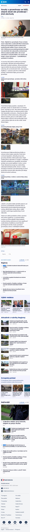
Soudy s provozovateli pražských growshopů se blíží (12, 245)
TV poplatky (4, 501)
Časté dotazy (19, 515)
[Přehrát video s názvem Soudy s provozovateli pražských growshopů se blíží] (15, 236)
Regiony (4, 254)
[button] (15, 237)
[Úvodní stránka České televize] (7, 480)
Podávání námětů (20, 512)
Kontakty (18, 517)
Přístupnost (17, 529)
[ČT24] (3, 2)
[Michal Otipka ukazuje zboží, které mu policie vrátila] (15, 28)
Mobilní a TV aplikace (6, 515)
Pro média (18, 495)
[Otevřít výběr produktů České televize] (28, 2)
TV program (4, 495)
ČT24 (2, 16)
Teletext (3, 504)
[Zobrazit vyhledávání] (25, 2)
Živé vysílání (4, 498)
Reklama (18, 498)
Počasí (2, 509)
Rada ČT (17, 506)
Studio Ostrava (19, 504)
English (2, 529)
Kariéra (17, 509)
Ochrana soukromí (10, 529)
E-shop (3, 512)
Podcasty (3, 506)
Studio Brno (18, 501)
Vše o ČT (3, 517)
